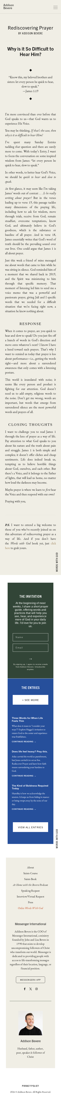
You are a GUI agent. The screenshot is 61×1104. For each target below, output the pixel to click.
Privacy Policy (30, 1085)
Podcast (30, 885)
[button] (30, 700)
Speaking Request (30, 890)
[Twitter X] (30, 989)
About (30, 867)
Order (30, 908)
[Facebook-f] (24, 989)
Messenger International (30, 924)
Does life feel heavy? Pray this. (30, 751)
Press (30, 902)
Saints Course (30, 873)
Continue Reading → (24, 742)
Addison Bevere (8, 6)
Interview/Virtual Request (30, 896)
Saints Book (30, 879)
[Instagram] (36, 989)
